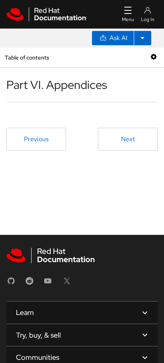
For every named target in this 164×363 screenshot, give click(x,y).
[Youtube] (48, 283)
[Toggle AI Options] (142, 38)
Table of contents (26, 57)
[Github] (11, 283)
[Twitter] (67, 283)
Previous (36, 139)
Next (128, 139)
